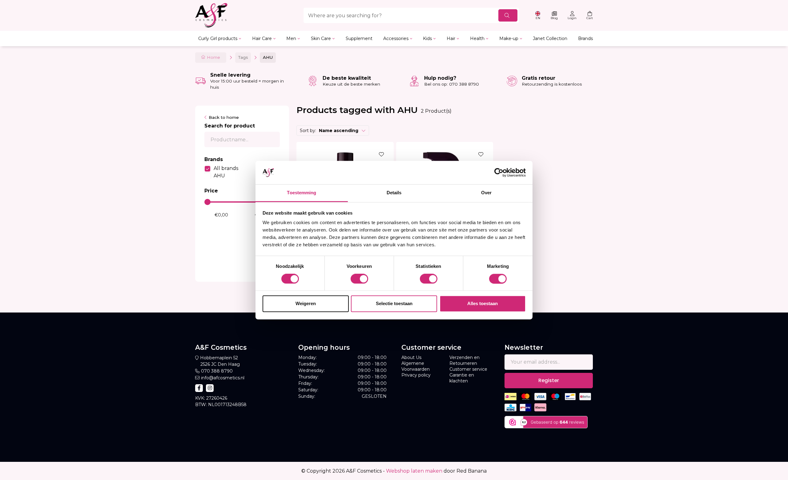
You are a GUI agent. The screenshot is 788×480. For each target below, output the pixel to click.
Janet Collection (550, 38)
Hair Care (262, 38)
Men (291, 38)
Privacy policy (416, 375)
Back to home (224, 117)
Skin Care (321, 38)
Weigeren (306, 303)
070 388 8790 (217, 371)
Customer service (468, 369)
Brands (585, 38)
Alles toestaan (482, 303)
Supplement (359, 38)
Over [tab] (486, 193)
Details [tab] (394, 193)
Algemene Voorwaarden (415, 366)
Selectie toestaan (394, 303)
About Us (411, 357)
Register (548, 380)
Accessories (395, 38)
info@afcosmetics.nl (222, 378)
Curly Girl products (217, 38)
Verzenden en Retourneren (464, 360)
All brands (226, 168)
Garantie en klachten (461, 378)
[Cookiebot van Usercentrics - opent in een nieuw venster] (499, 172)
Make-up (508, 38)
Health (477, 38)
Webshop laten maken (414, 471)
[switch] (359, 279)
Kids (427, 38)
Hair (451, 38)
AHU (219, 176)
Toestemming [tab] (301, 193)
